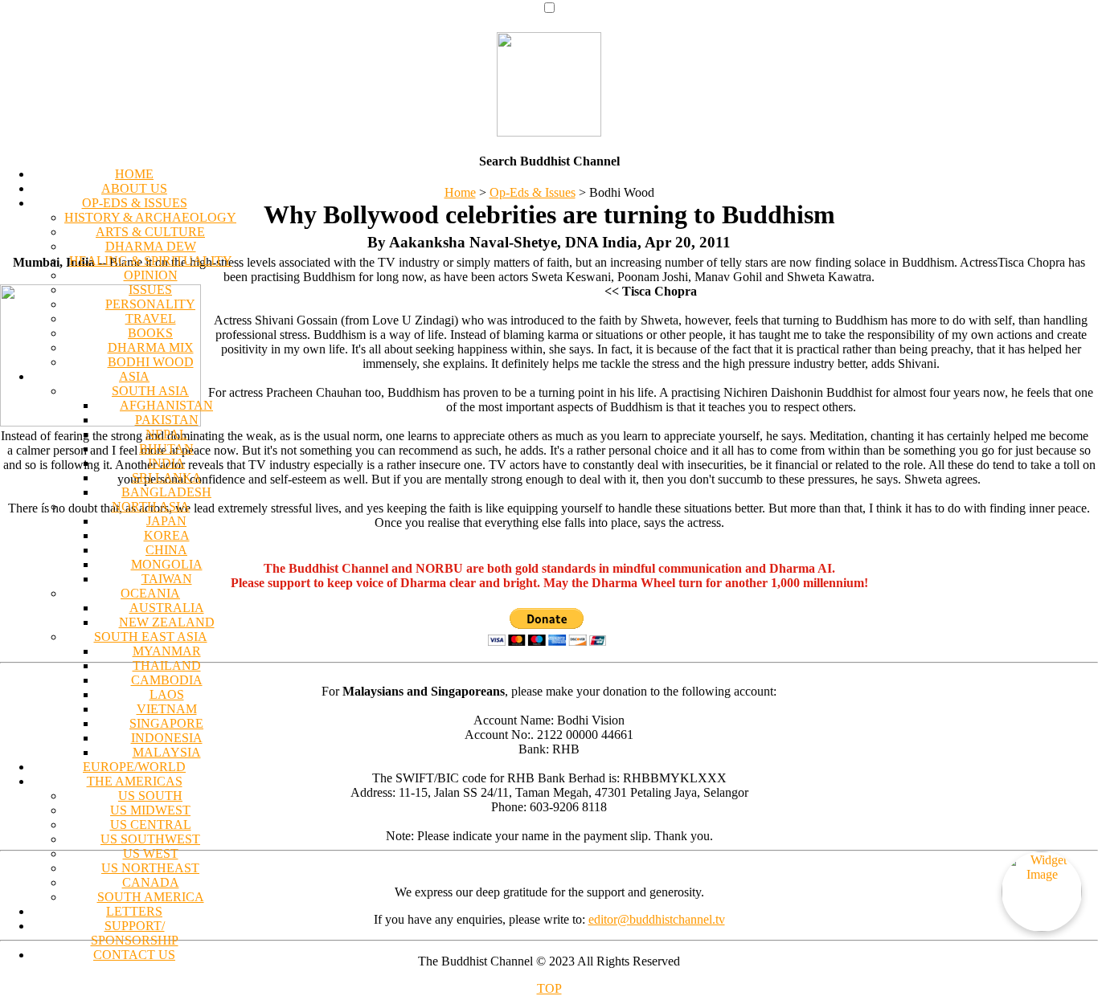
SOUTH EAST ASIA (150, 636)
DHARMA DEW (150, 246)
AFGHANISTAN (166, 405)
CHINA (166, 550)
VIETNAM (167, 709)
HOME (134, 174)
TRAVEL (150, 318)
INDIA (166, 463)
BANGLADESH (166, 492)
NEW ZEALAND (167, 622)
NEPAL (166, 434)
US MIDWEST (150, 810)
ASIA (134, 376)
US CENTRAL (150, 824)
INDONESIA (167, 738)
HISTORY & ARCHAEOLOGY (150, 217)
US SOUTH (150, 795)
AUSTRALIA (166, 607)
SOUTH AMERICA (150, 897)
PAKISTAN (167, 420)
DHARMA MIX (151, 347)
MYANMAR (167, 651)
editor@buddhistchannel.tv (656, 919)
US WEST (150, 853)
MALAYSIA (167, 752)
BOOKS (150, 333)
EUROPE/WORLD (134, 767)
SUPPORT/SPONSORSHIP (134, 933)
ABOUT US (134, 188)
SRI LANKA (167, 477)
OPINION (151, 275)
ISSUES (150, 289)
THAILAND (167, 665)
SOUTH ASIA (150, 391)
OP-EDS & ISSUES (134, 203)
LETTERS (134, 911)
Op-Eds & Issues (533, 192)
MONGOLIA (167, 564)
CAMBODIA (167, 680)
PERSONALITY (150, 304)
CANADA (150, 882)
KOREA (167, 535)
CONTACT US (134, 954)
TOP (549, 988)
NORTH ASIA (151, 506)
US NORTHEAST (150, 868)
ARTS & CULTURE (150, 232)
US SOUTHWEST (150, 839)
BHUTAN (166, 448)
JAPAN (166, 521)
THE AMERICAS (134, 781)
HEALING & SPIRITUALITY (150, 260)
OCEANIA (150, 593)
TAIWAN (166, 579)
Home (460, 192)
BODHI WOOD (151, 362)
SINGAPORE (166, 723)
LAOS (167, 694)
